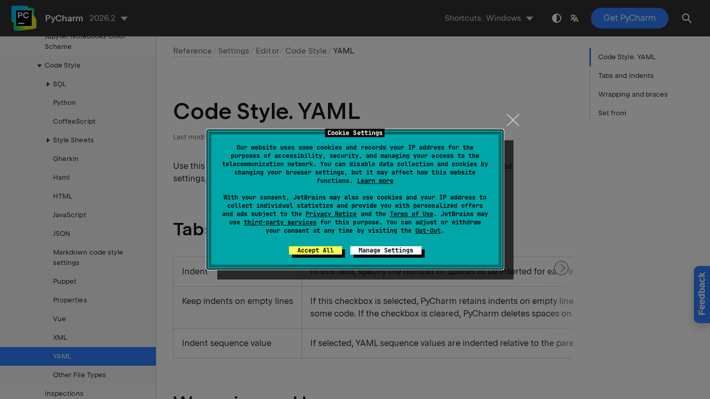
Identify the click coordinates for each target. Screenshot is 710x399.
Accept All (315, 250)
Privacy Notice (331, 214)
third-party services (280, 222)
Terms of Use (411, 214)
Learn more (375, 181)
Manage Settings (386, 250)
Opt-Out (428, 231)
